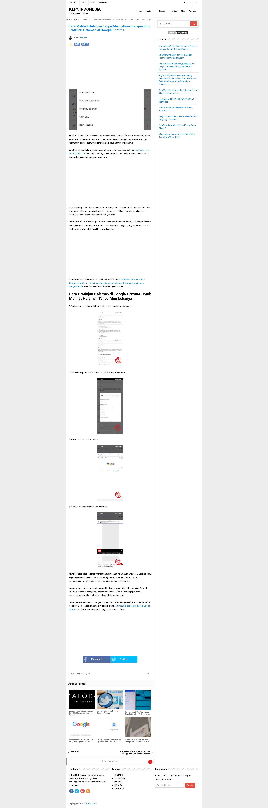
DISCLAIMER (119, 778)
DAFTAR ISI (119, 788)
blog (77, 44)
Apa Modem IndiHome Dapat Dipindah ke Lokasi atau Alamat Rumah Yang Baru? (137, 741)
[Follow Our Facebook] (184, 2)
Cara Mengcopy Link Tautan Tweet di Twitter (108, 712)
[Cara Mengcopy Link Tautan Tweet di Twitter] (110, 699)
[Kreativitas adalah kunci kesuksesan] (198, 804)
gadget (85, 44)
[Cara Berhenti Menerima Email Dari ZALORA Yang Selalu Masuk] (82, 699)
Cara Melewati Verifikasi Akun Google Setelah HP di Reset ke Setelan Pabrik (137, 714)
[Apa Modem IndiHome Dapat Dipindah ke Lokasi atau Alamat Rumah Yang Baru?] (138, 727)
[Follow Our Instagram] (189, 2)
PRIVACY (118, 785)
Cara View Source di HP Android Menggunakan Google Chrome (135, 752)
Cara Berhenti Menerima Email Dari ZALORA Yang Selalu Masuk (81, 713)
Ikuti (197, 2)
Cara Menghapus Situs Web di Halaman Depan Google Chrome (109, 741)
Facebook (96, 659)
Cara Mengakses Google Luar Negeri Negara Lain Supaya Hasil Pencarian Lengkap (81, 741)
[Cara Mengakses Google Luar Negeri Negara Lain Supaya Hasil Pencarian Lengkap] (82, 727)
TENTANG (118, 775)
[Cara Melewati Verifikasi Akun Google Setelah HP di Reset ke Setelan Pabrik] (138, 700)
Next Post (75, 751)
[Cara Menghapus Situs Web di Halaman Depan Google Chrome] (110, 727)
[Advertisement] (110, 66)
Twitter (124, 659)
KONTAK (118, 782)
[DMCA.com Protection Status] (178, 33)
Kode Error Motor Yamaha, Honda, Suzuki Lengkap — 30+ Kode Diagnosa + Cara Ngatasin (177, 67)
